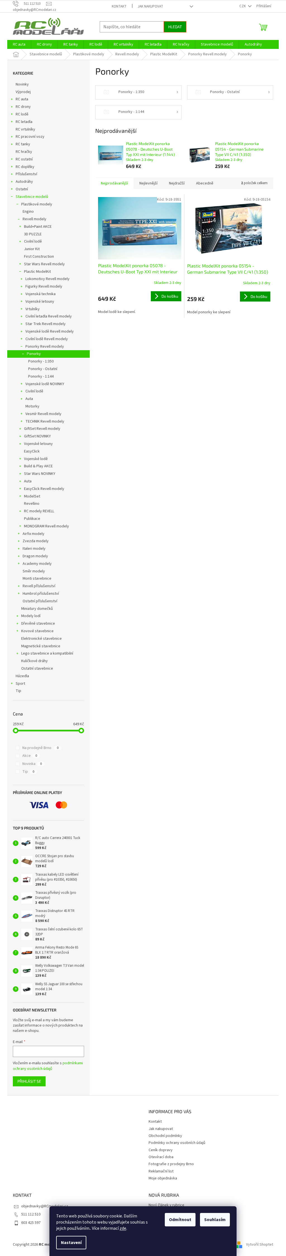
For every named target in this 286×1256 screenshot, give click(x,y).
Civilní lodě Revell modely (46, 339)
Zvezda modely (36, 541)
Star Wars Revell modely (44, 264)
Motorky (32, 406)
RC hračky (24, 152)
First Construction (39, 256)
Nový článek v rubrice (166, 1205)
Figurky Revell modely (43, 286)
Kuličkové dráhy (34, 661)
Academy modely (37, 564)
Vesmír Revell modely (43, 414)
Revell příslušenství (39, 586)
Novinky (22, 84)
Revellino (31, 503)
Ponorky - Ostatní (42, 369)
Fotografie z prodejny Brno (171, 1164)
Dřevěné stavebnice (38, 623)
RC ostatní (24, 159)
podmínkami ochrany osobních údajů (48, 1066)
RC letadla (24, 122)
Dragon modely (35, 556)
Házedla (22, 676)
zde (123, 1228)
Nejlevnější (148, 183)
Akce (29, 756)
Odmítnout (180, 1220)
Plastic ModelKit (37, 271)
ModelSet (32, 496)
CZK (243, 6)
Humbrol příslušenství (41, 593)
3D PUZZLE (33, 234)
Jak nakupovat (150, 6)
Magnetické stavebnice (40, 646)
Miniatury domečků (37, 609)
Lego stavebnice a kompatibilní (47, 653)
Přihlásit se (29, 1081)
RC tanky (23, 144)
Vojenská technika (40, 294)
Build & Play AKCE (38, 466)
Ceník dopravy (161, 1150)
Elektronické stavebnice (41, 638)
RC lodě (22, 114)
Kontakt (119, 6)
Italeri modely (34, 548)
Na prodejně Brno (40, 748)
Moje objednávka (163, 1178)
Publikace (32, 519)
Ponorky (34, 354)
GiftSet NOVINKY (37, 436)
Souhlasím (215, 1220)
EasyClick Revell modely (44, 489)
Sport (20, 683)
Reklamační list (161, 1171)
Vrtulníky (32, 309)
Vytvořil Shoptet (259, 1244)
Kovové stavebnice (37, 631)
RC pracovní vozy (30, 136)
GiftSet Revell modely (42, 429)
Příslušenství (26, 174)
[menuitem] (19, 44)
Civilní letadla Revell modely (48, 316)
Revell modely (34, 219)
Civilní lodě (33, 241)
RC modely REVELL (39, 511)
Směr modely (34, 571)
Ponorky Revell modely (44, 346)
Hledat (175, 26)
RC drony (23, 107)
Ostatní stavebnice (37, 668)
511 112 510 (30, 1214)
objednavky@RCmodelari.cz (44, 1206)
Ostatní (22, 189)
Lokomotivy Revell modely (47, 279)
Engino (28, 211)
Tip (18, 691)
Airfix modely (33, 534)
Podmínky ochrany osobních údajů (177, 1143)
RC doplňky (25, 167)
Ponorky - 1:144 (41, 376)
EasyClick (32, 451)
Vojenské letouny (39, 301)
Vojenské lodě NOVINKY (44, 384)
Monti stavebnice (37, 578)
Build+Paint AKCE (38, 226)
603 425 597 (30, 1223)
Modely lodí (30, 616)
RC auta (22, 99)
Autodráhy (24, 181)
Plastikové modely (36, 204)
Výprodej (23, 92)
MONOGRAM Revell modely (46, 526)
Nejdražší (177, 183)
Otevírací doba (161, 1157)
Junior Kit (32, 249)
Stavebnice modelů (32, 197)
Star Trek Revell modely (45, 324)
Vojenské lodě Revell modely (49, 331)
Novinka (32, 764)
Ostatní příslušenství (40, 601)
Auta (29, 399)
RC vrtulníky (25, 129)
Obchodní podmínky (165, 1136)
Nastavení (71, 1243)
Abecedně (204, 183)
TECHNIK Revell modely (44, 421)
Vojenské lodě (36, 459)
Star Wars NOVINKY (39, 474)
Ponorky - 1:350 (41, 361)
